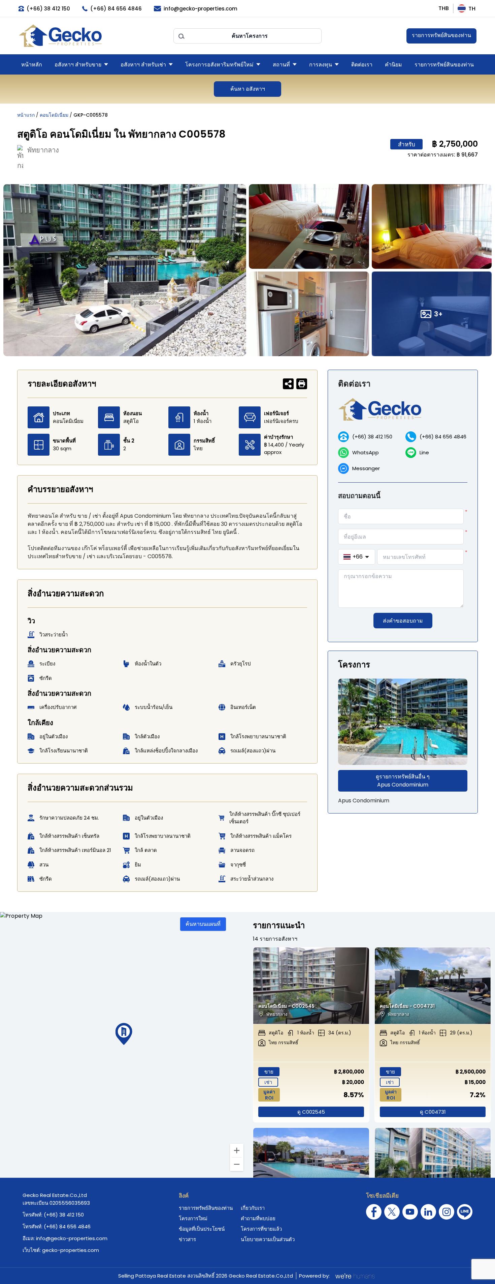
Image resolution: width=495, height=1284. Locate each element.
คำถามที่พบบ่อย (258, 1218)
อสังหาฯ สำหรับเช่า (143, 64)
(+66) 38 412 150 (372, 436)
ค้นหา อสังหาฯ (247, 89)
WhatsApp (365, 452)
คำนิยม (393, 64)
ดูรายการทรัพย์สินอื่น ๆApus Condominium (403, 781)
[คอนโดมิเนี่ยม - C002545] (311, 985)
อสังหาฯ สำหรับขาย (78, 64)
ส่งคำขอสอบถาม (403, 621)
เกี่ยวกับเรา (253, 1207)
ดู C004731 (433, 1111)
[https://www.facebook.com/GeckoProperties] (374, 1212)
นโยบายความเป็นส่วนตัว (268, 1239)
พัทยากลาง (43, 150)
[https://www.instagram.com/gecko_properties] (446, 1212)
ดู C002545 (311, 1111)
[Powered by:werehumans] (354, 1276)
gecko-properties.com (70, 1250)
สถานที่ (281, 64)
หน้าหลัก (31, 64)
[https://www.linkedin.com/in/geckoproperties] (428, 1212)
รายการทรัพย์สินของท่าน (441, 35)
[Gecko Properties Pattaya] (93, 36)
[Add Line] (464, 1212)
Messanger (366, 468)
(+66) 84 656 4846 (443, 436)
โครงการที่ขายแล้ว (261, 1228)
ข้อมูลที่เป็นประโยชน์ (202, 1228)
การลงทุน (320, 64)
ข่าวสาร (187, 1239)
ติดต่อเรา (361, 64)
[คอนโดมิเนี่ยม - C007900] (433, 1166)
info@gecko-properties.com (71, 1238)
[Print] (301, 383)
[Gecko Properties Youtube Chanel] (410, 1212)
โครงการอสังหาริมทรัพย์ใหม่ (219, 64)
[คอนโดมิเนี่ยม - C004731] (433, 985)
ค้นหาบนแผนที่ (203, 924)
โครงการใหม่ (193, 1218)
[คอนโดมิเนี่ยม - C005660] (311, 1166)
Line (424, 452)
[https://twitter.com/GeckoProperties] (392, 1212)
